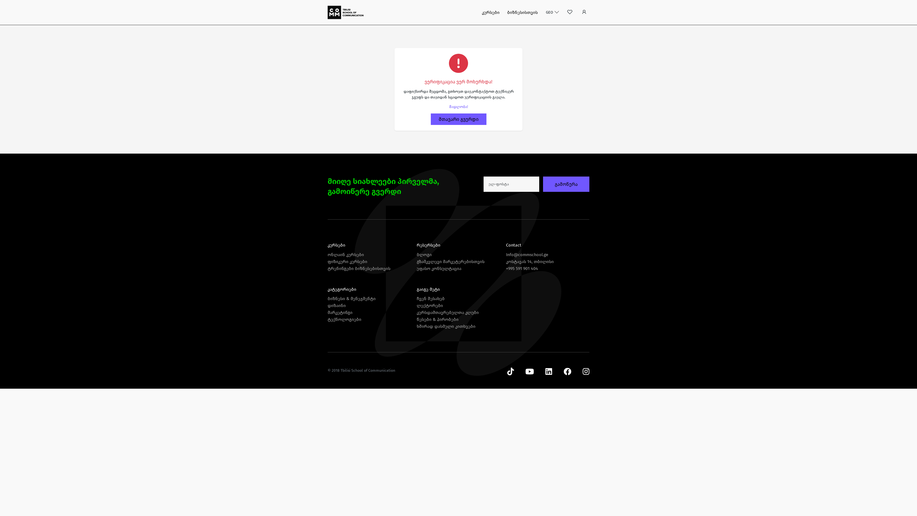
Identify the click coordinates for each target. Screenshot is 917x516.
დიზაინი (337, 305)
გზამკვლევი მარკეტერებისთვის (451, 261)
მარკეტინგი (340, 312)
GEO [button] (550, 12)
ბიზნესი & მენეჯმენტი (352, 298)
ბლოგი (424, 254)
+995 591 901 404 (522, 268)
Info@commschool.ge (527, 254)
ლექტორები (430, 305)
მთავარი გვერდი (459, 119)
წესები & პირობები (437, 319)
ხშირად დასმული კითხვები (446, 326)
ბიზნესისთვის (522, 12)
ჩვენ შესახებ (431, 298)
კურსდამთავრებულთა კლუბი (448, 312)
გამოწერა (566, 184)
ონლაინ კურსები (346, 254)
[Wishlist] (570, 12)
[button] (584, 12)
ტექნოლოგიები (344, 319)
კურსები (491, 12)
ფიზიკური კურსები (347, 261)
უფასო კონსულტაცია (439, 268)
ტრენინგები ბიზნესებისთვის (359, 268)
